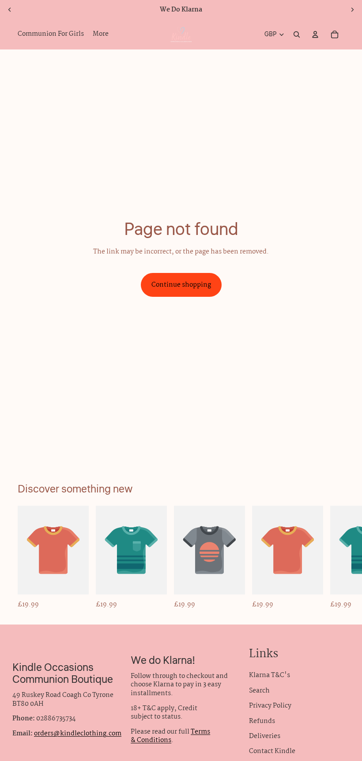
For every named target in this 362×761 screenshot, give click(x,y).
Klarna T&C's (269, 675)
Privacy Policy (270, 705)
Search (259, 690)
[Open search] (296, 34)
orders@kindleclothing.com (77, 733)
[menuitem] (100, 34)
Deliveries (264, 736)
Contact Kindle (272, 751)
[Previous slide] (9, 9)
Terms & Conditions (170, 736)
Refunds (262, 721)
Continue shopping (181, 285)
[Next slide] (352, 9)
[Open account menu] (315, 34)
